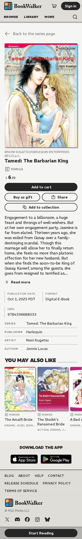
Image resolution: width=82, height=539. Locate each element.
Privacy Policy (57, 483)
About (24, 475)
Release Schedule (21, 483)
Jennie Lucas (37, 348)
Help (39, 475)
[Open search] (75, 17)
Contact (56, 475)
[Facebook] (27, 519)
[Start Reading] (41, 95)
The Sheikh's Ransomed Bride (51, 421)
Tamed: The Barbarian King (49, 323)
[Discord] (17, 519)
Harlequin (34, 332)
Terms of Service (21, 490)
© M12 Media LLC (17, 510)
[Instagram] (37, 519)
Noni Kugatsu (37, 340)
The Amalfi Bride (19, 419)
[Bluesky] (47, 519)
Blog (9, 475)
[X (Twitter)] (7, 519)
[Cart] (54, 6)
